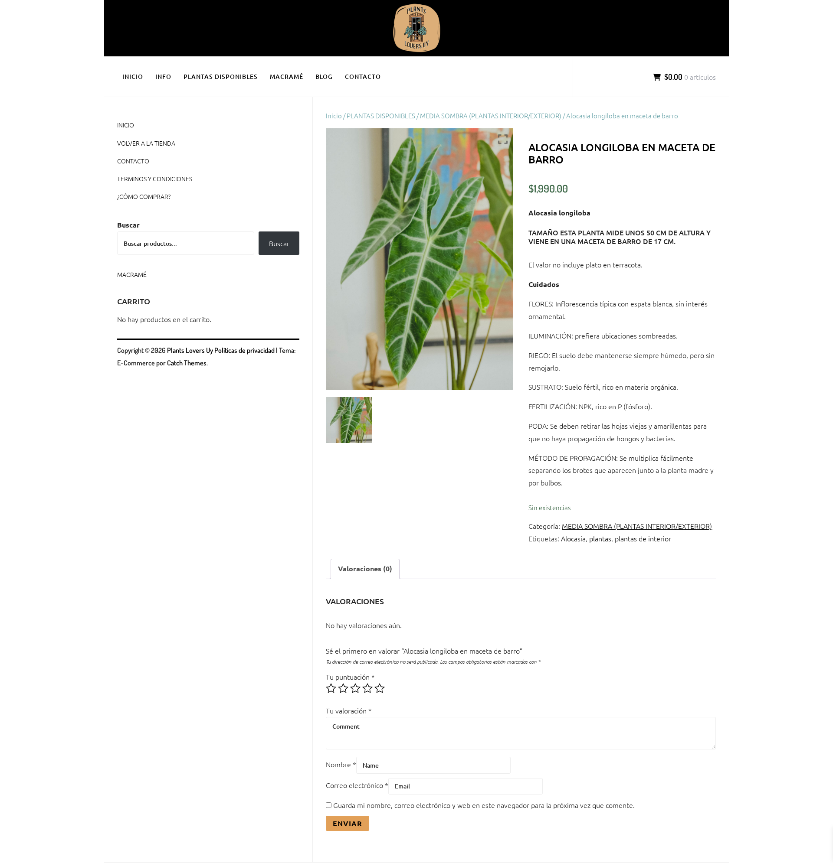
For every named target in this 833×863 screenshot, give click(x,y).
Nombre (341, 764)
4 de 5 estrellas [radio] (367, 688)
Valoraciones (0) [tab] (365, 568)
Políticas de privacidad (244, 350)
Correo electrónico (357, 785)
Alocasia (573, 538)
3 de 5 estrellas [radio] (355, 688)
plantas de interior (643, 538)
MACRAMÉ (286, 76)
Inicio (334, 115)
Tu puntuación (350, 676)
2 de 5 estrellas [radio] (343, 688)
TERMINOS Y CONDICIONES (154, 178)
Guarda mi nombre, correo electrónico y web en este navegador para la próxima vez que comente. (484, 805)
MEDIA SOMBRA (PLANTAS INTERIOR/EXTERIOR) (490, 115)
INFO (163, 76)
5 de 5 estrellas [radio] (379, 688)
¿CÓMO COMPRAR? (144, 196)
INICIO (132, 76)
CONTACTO (363, 76)
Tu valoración (349, 710)
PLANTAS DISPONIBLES (221, 76)
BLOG (324, 76)
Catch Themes (187, 362)
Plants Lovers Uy (190, 350)
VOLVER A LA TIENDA (146, 143)
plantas (600, 538)
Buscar (128, 224)
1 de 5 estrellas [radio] (331, 688)
